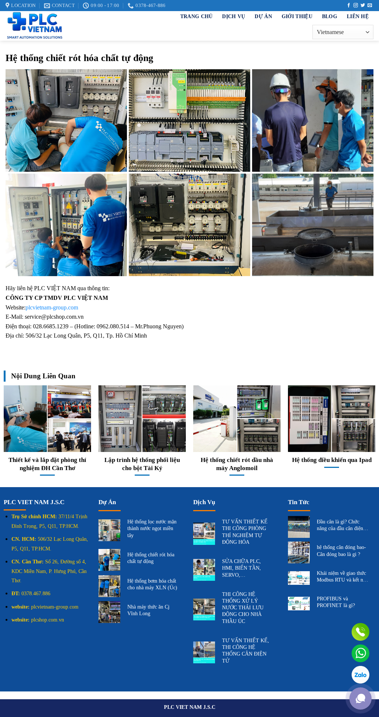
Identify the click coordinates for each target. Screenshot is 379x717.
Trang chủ (196, 16)
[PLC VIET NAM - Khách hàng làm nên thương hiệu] (74, 26)
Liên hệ (358, 16)
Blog (329, 16)
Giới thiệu (297, 16)
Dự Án (263, 16)
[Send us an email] (370, 5)
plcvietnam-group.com (52, 307)
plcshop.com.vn (47, 620)
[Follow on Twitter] (362, 5)
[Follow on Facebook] (348, 5)
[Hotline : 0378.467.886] (360, 632)
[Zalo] (360, 675)
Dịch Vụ (233, 16)
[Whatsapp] (360, 653)
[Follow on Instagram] (355, 5)
